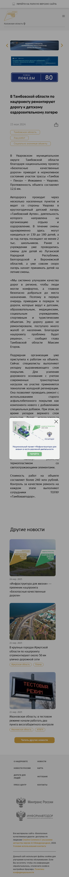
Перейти (34, 454)
